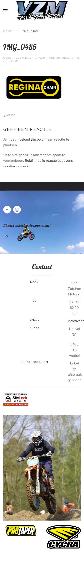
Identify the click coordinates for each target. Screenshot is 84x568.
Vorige (10, 115)
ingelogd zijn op (29, 139)
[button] (5, 10)
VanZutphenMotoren (53, 57)
